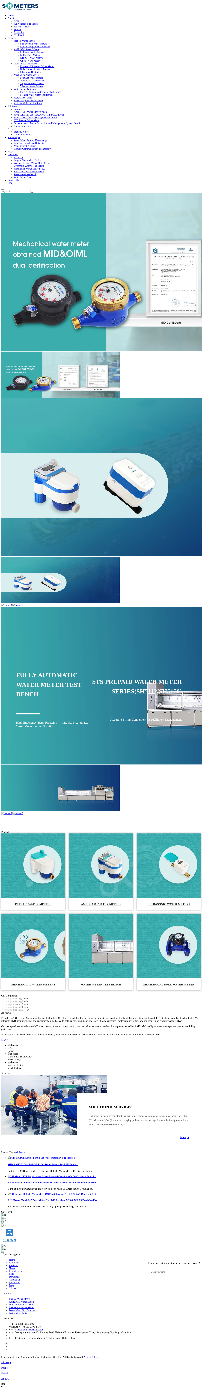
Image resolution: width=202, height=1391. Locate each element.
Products (12, 38)
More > (5, 1040)
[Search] (2, 189)
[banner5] (6, 813)
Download (13, 154)
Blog (10, 183)
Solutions (12, 106)
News (10, 129)
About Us (12, 18)
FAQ (10, 151)
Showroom (14, 1282)
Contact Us (13, 180)
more (183, 1137)
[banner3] (6, 605)
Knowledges (14, 137)
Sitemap (13, 1288)
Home (11, 15)
